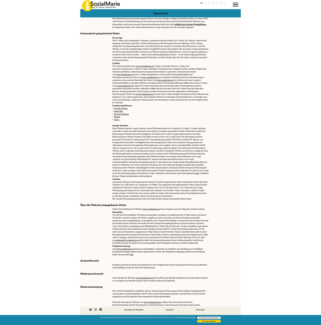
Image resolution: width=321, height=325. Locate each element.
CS (209, 3)
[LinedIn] (99, 310)
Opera (116, 120)
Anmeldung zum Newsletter (133, 310)
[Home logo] (100, 5)
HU (217, 3)
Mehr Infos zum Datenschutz (186, 317)
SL (225, 3)
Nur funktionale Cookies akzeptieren (209, 318)
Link (197, 173)
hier (131, 255)
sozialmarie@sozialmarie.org (127, 240)
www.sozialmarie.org (145, 66)
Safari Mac (118, 111)
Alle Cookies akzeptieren (209, 321)
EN (205, 3)
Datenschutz (200, 310)
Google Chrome (121, 109)
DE (201, 3)
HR (213, 3)
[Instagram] (94, 310)
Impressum (170, 310)
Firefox (117, 117)
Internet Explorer (121, 114)
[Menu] (237, 4)
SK (221, 3)
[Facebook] (89, 310)
